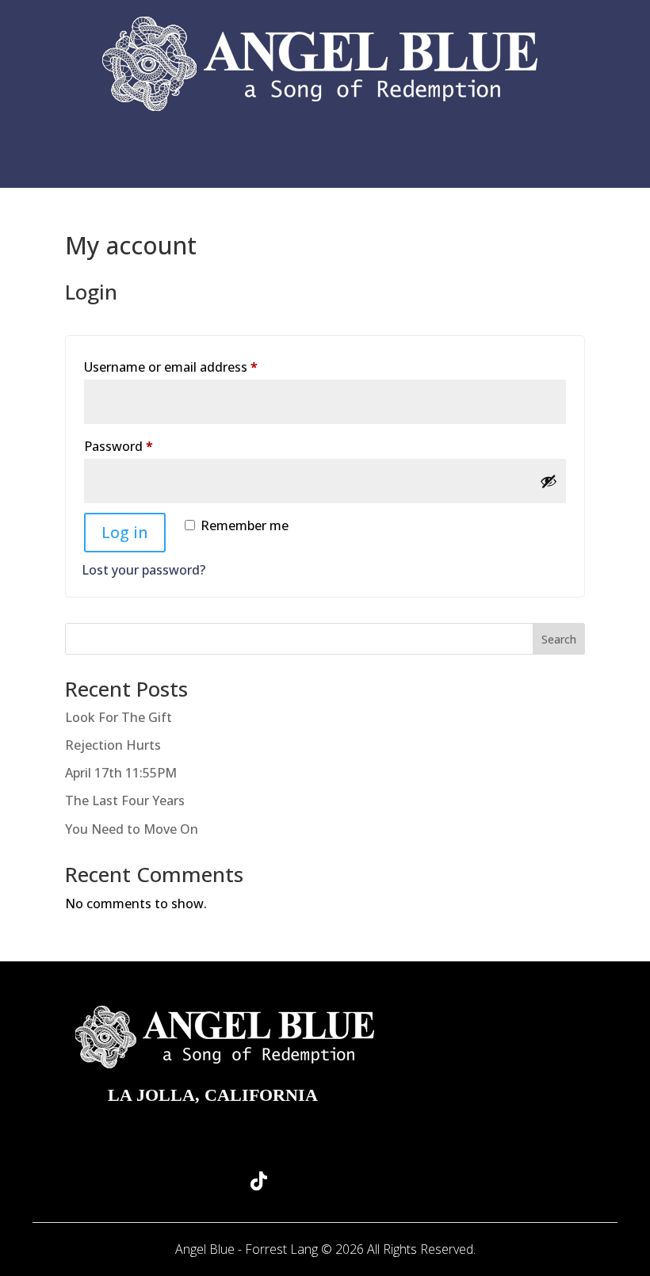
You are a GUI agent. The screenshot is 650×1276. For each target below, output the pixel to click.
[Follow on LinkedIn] (392, 1181)
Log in (124, 532)
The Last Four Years (125, 800)
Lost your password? (143, 570)
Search (558, 639)
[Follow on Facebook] (347, 1181)
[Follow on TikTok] (258, 1181)
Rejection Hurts (113, 745)
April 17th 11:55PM (121, 772)
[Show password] (548, 481)
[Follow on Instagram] (303, 1181)
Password (145, 446)
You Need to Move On (131, 829)
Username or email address (198, 366)
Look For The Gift (118, 717)
